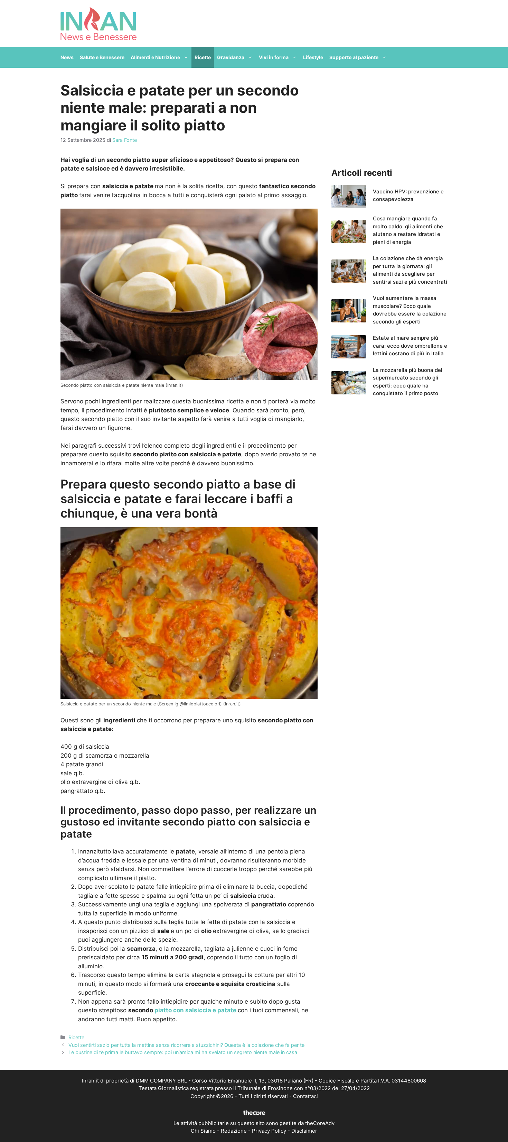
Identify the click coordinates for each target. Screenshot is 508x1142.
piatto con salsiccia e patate (195, 1010)
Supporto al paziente (353, 57)
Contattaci (305, 1096)
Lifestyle (313, 57)
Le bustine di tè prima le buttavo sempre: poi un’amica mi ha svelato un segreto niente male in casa (182, 1052)
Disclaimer (304, 1130)
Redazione (234, 1130)
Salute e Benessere (102, 57)
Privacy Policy (269, 1130)
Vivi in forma (274, 57)
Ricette (203, 57)
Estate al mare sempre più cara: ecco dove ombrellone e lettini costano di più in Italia (410, 346)
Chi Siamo (203, 1130)
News (67, 57)
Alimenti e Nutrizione (155, 57)
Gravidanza (230, 57)
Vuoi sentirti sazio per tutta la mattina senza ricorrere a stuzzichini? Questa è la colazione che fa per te (186, 1045)
